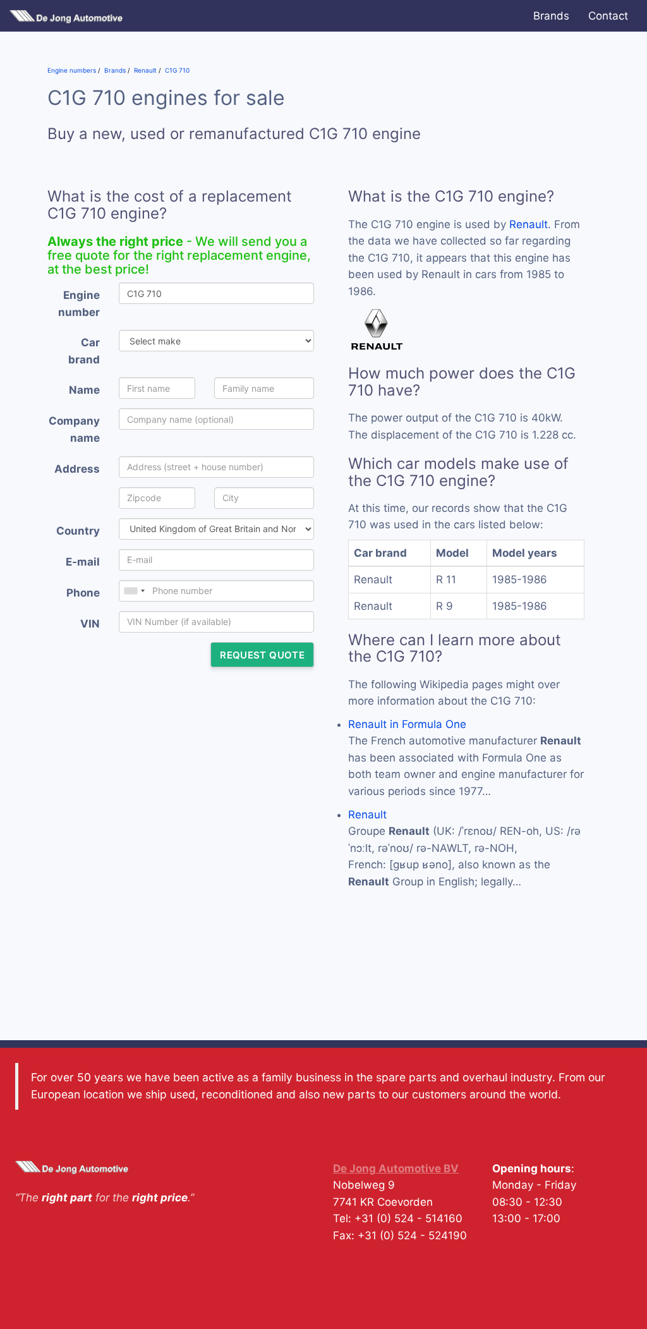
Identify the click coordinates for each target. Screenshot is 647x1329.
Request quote (262, 655)
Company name (74, 429)
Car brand (84, 351)
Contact (608, 15)
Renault (528, 224)
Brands (551, 15)
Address (77, 469)
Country (78, 531)
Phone (83, 592)
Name (84, 390)
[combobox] (133, 591)
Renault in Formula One (407, 724)
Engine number (79, 304)
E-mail (83, 561)
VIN (90, 623)
